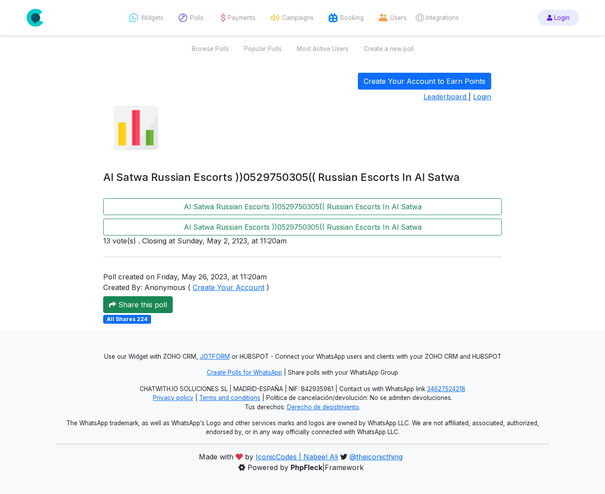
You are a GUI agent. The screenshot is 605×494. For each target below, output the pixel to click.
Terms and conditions (229, 397)
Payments (242, 17)
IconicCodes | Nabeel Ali (297, 456)
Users (398, 17)
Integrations (442, 17)
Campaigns (298, 17)
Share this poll (141, 304)
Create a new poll (389, 48)
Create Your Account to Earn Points (424, 81)
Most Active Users (323, 48)
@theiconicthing (376, 456)
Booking (352, 17)
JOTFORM (215, 356)
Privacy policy (173, 397)
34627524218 (446, 388)
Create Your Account (228, 287)
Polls (197, 17)
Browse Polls (210, 48)
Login (561, 17)
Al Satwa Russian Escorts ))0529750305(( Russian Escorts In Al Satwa (303, 206)
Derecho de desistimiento (323, 407)
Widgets (152, 17)
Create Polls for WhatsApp (244, 372)
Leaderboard (446, 96)
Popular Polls (263, 48)
